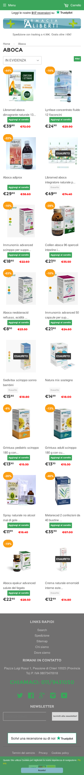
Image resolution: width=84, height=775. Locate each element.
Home (6, 44)
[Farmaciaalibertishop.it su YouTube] (64, 696)
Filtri (77, 58)
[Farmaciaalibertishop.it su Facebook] (31, 696)
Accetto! (42, 770)
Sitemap (42, 641)
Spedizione (42, 635)
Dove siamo (42, 652)
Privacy (43, 753)
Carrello (75, 5)
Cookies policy (60, 753)
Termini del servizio (23, 753)
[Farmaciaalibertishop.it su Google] (42, 696)
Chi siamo (42, 647)
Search (42, 630)
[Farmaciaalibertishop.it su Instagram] (53, 696)
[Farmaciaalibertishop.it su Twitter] (20, 696)
